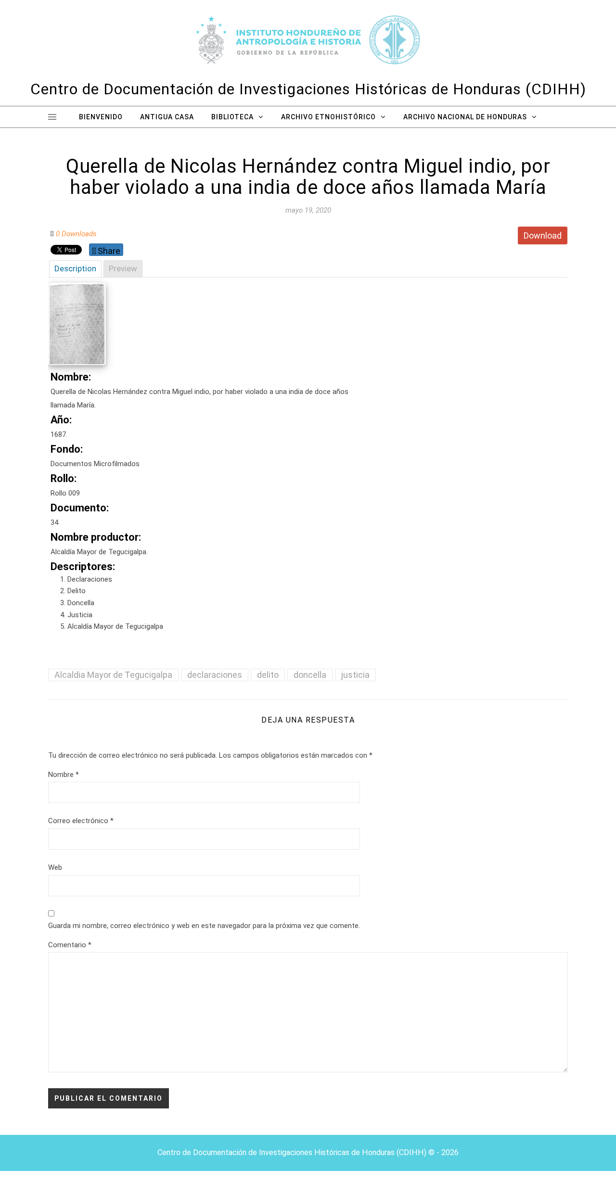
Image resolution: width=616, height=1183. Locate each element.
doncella (310, 675)
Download (543, 235)
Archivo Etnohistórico (328, 117)
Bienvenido (101, 117)
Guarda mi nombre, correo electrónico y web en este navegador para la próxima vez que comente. (204, 925)
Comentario (69, 945)
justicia (355, 675)
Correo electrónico (81, 820)
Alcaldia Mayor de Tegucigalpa (113, 675)
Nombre (63, 774)
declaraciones (214, 675)
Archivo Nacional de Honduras (465, 117)
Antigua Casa (167, 117)
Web (55, 867)
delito (268, 675)
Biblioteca (232, 117)
